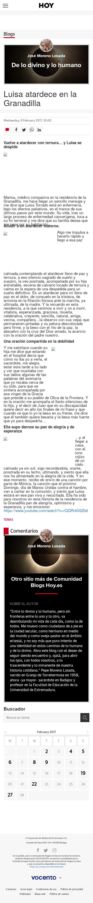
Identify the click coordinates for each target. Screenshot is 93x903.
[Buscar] (84, 717)
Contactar (11, 889)
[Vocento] (46, 878)
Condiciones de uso (46, 889)
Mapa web (40, 894)
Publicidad (25, 894)
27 (10, 795)
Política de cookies (59, 894)
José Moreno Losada (46, 56)
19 (83, 773)
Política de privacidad (71, 889)
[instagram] (54, 850)
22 (34, 784)
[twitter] (45, 850)
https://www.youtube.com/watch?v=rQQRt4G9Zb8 (46, 510)
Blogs (9, 34)
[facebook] (38, 850)
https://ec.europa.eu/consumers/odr (46, 867)
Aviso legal (26, 889)
